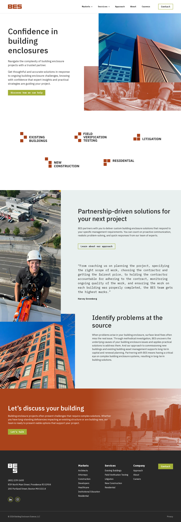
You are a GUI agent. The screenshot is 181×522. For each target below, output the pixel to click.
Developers (83, 483)
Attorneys (83, 474)
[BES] (15, 6)
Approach (120, 6)
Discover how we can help (27, 92)
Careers (146, 6)
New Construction (113, 483)
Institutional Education (89, 491)
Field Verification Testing (116, 474)
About (133, 6)
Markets (86, 6)
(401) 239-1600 (16, 480)
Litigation (109, 479)
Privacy (170, 516)
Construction (84, 479)
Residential (83, 496)
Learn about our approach (96, 246)
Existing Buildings (113, 470)
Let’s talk (17, 432)
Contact (165, 6)
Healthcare (83, 487)
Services (102, 6)
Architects (83, 470)
